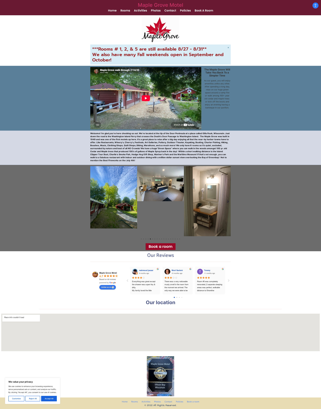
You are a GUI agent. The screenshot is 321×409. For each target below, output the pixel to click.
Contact (170, 11)
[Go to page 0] (174, 297)
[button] (93, 201)
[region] (32, 391)
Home (112, 11)
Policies (185, 11)
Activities (140, 11)
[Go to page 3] (181, 297)
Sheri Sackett (177, 270)
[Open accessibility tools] (315, 6)
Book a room (204, 11)
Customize (16, 398)
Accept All (49, 398)
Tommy (207, 270)
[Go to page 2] (179, 297)
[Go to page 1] (176, 297)
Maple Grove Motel (160, 5)
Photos (156, 11)
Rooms (125, 11)
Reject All (33, 398)
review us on (106, 287)
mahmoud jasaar (146, 270)
